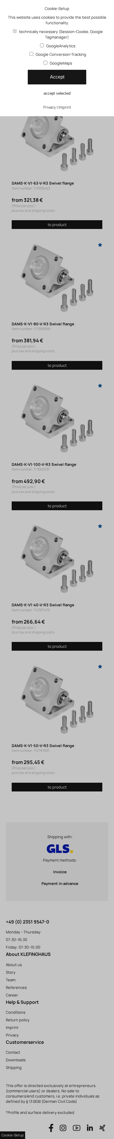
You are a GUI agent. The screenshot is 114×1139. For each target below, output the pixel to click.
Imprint (64, 107)
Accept (57, 76)
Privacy (49, 107)
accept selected (57, 93)
